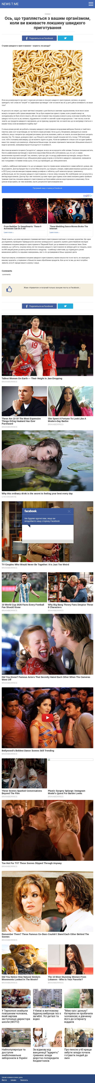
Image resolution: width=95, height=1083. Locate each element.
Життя (4, 1080)
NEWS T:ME (10, 4)
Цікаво (13, 1080)
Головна (47, 14)
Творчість (24, 1080)
